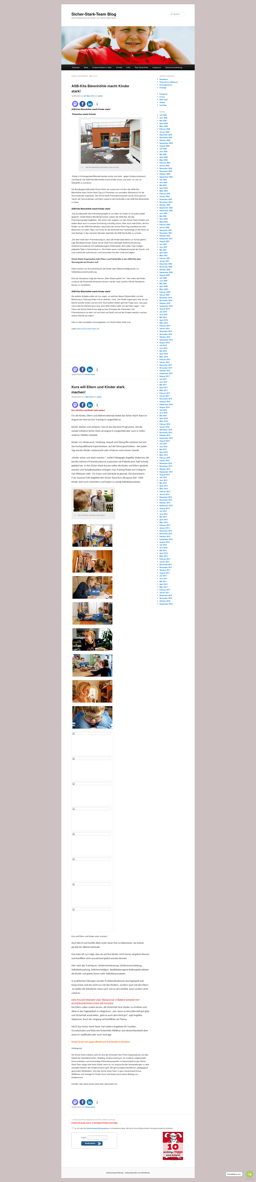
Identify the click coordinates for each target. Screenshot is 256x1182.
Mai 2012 (163, 550)
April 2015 (163, 452)
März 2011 (163, 587)
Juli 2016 (163, 410)
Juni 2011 (163, 578)
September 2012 (166, 539)
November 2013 (165, 500)
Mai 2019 (163, 317)
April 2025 (163, 157)
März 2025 (163, 160)
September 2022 (166, 210)
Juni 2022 (163, 213)
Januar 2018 (164, 362)
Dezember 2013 (165, 497)
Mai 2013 (163, 516)
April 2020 (163, 286)
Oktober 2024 (164, 174)
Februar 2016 (164, 424)
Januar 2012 (164, 561)
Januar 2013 (164, 528)
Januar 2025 (164, 165)
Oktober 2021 (164, 235)
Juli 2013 (163, 511)
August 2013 (164, 508)
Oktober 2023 (164, 205)
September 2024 (166, 177)
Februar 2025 (164, 162)
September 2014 (166, 472)
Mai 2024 (163, 185)
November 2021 (165, 233)
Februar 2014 (164, 491)
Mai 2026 (163, 120)
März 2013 (163, 522)
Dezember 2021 (165, 230)
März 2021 (163, 255)
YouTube (163, 105)
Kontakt (119, 67)
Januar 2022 (164, 227)
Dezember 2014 (165, 463)
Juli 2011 (163, 575)
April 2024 (163, 188)
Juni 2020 (163, 280)
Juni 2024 (163, 182)
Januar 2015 (164, 460)
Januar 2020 (164, 295)
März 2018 (163, 356)
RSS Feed (163, 99)
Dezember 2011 (165, 564)
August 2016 (164, 407)
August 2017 (164, 376)
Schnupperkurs (165, 85)
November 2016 (165, 398)
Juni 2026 (163, 117)
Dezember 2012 (165, 530)
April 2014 (163, 485)
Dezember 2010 (165, 595)
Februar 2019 (164, 325)
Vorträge (162, 87)
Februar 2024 (164, 193)
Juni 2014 (163, 480)
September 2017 (166, 373)
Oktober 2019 (164, 303)
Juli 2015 (163, 443)
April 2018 (163, 353)
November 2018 (165, 334)
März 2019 (163, 323)
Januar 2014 (164, 494)
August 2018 (164, 342)
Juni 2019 (163, 314)
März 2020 (163, 289)
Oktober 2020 (164, 269)
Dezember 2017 (165, 365)
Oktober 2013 (164, 502)
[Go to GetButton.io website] (249, 1179)
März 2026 (163, 126)
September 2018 (166, 339)
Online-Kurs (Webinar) (168, 82)
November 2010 (165, 598)
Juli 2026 (163, 115)
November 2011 (165, 567)
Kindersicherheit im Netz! (102, 67)
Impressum (156, 67)
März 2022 (163, 221)
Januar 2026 (164, 132)
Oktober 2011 (164, 570)
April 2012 (163, 553)
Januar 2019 (164, 328)
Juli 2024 (163, 179)
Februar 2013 (164, 525)
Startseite (76, 67)
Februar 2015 (164, 457)
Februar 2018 (164, 359)
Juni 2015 (163, 446)
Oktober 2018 (164, 337)
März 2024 (163, 191)
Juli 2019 (163, 311)
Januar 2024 (164, 196)
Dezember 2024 (165, 168)
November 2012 (165, 533)
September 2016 (166, 404)
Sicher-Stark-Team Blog (93, 14)
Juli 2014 (163, 477)
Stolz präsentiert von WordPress (137, 1172)
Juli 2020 (163, 278)
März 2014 (163, 488)
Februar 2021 (164, 258)
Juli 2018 (163, 345)
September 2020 (166, 272)
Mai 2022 (163, 216)
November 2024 (165, 171)
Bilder (86, 67)
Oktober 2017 (164, 370)
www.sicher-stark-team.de (87, 328)
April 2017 (163, 387)
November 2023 (165, 202)
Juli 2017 (163, 379)
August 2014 (164, 474)
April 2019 (163, 320)
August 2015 (164, 441)
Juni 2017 (163, 382)
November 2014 (165, 466)
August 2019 (164, 308)
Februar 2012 (164, 559)
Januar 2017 (164, 396)
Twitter (162, 102)
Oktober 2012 (164, 536)
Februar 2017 (164, 393)
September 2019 (166, 306)
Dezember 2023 (165, 199)
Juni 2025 (163, 151)
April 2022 (163, 219)
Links (128, 67)
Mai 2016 (163, 415)
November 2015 (165, 432)
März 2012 (163, 556)
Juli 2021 (163, 244)
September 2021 (166, 238)
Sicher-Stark (90, 374)
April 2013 (163, 519)
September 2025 (166, 143)
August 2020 (164, 275)
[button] (75, 104)
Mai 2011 (163, 581)
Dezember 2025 (165, 134)
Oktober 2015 (164, 435)
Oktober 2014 (164, 469)
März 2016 (163, 421)
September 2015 (166, 438)
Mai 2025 (163, 154)
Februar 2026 (164, 129)
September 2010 (166, 604)
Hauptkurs (163, 79)
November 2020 (165, 266)
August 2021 (164, 241)
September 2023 (166, 207)
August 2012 (164, 542)
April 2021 (163, 252)
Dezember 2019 (165, 297)
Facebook (163, 94)
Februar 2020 (164, 292)
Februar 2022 (164, 224)
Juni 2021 (163, 247)
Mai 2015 (163, 449)
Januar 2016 (164, 427)
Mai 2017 (163, 384)
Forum (162, 96)
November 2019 (165, 300)
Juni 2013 (163, 514)
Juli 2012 (163, 545)
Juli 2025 (163, 148)
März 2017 (163, 390)
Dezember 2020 (165, 264)
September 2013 (166, 505)
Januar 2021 (164, 261)
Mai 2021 (163, 250)
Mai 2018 (163, 351)
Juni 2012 (163, 547)
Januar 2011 (164, 592)
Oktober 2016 (164, 401)
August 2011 (164, 573)
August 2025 (164, 146)
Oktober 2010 (164, 601)
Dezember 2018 (165, 331)
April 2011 (163, 584)
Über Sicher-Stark (141, 67)
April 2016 (163, 418)
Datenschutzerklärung (173, 67)
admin (100, 96)
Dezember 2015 (165, 429)
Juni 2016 (163, 412)
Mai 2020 (163, 283)
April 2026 (163, 123)
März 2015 (163, 455)
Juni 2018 (163, 348)
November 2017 (165, 368)
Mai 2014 (163, 483)
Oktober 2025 (164, 140)
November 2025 (165, 137)
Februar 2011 (164, 589)
